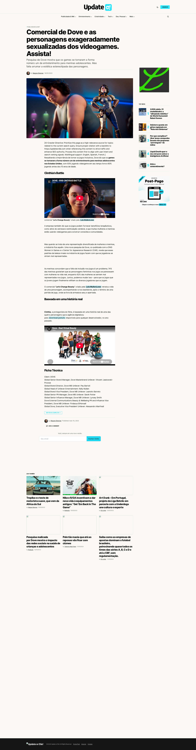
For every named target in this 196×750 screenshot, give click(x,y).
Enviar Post (76, 744)
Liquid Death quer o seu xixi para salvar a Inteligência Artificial (159, 153)
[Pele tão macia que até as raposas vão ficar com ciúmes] (80, 524)
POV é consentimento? (157, 165)
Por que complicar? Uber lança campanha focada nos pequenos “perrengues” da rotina (160, 140)
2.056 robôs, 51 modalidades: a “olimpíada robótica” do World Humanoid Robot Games (159, 113)
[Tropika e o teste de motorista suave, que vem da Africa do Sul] (43, 485)
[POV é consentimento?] (142, 165)
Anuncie (83, 744)
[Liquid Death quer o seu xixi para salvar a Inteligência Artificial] (142, 153)
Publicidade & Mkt (33, 27)
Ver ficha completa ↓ (53, 412)
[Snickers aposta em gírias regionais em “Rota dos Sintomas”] (142, 127)
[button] (157, 7)
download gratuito (57, 318)
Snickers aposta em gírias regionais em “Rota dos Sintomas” (159, 127)
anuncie (165, 7)
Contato (90, 744)
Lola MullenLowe (87, 220)
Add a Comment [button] (54, 426)
